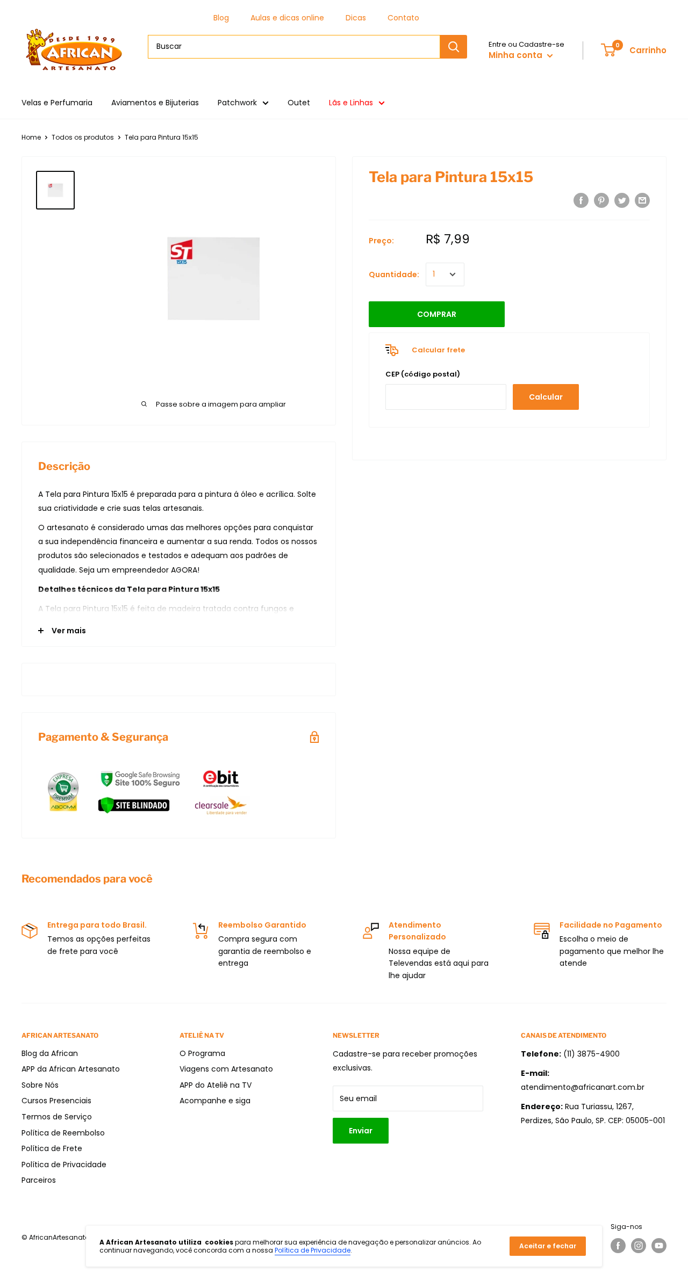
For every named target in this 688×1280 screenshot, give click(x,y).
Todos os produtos (83, 137)
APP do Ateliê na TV (216, 1085)
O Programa (202, 1053)
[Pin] (601, 200)
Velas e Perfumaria (57, 102)
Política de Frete (52, 1148)
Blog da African (50, 1053)
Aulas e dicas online (287, 17)
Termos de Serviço (57, 1116)
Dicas (356, 17)
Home (31, 137)
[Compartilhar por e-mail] (642, 200)
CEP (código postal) (422, 374)
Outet (299, 102)
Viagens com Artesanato (226, 1069)
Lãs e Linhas (351, 102)
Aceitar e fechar (547, 1245)
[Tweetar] (621, 200)
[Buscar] (453, 47)
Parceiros (39, 1180)
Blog (221, 17)
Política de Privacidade (64, 1164)
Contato (403, 17)
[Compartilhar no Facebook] (581, 200)
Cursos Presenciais (56, 1100)
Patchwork (237, 102)
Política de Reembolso (63, 1132)
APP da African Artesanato (71, 1069)
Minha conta (516, 55)
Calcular (546, 397)
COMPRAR (436, 314)
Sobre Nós (40, 1085)
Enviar (360, 1130)
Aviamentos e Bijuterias (155, 102)
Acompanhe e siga (215, 1100)
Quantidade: (394, 274)
